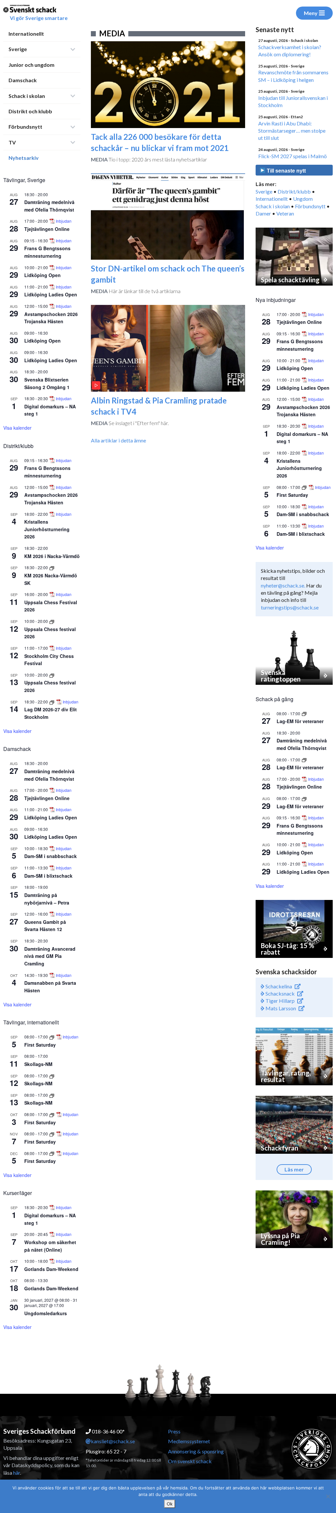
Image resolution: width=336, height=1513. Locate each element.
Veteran (285, 213)
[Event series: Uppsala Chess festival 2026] (52, 621)
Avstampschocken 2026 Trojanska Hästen (51, 318)
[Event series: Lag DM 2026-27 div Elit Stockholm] (52, 701)
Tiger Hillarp (279, 1001)
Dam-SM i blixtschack (48, 875)
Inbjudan (64, 221)
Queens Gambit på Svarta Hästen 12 (45, 926)
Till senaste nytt (285, 171)
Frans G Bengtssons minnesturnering (47, 472)
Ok (170, 1503)
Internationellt (26, 33)
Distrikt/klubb (294, 191)
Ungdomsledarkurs (45, 1313)
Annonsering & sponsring (196, 1451)
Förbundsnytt (25, 126)
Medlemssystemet (189, 1441)
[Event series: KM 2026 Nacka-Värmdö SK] (52, 567)
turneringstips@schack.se (290, 607)
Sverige (18, 49)
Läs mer (294, 1169)
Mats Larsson (280, 1008)
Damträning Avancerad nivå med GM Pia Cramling (49, 956)
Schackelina (278, 986)
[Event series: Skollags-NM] (52, 1075)
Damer (263, 213)
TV (12, 142)
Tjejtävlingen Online (47, 229)
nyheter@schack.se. (283, 585)
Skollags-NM (38, 1064)
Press (174, 1431)
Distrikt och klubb (30, 111)
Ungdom (303, 199)
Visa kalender (17, 427)
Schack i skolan (27, 96)
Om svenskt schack (190, 1461)
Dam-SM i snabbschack (50, 856)
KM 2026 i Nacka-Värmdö (52, 556)
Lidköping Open (42, 275)
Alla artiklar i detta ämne (118, 440)
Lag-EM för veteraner (300, 721)
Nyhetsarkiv (24, 158)
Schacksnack (279, 993)
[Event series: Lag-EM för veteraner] (304, 713)
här (16, 1472)
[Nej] (328, 1496)
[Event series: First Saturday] (52, 1036)
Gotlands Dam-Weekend (51, 1269)
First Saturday (40, 1044)
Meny (311, 13)
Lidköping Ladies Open (50, 294)
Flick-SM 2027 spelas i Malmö (292, 156)
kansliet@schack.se (113, 1441)
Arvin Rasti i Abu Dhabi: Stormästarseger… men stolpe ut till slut (292, 130)
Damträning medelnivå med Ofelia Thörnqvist (302, 744)
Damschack (23, 80)
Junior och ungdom (31, 65)
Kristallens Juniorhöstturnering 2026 (47, 529)
